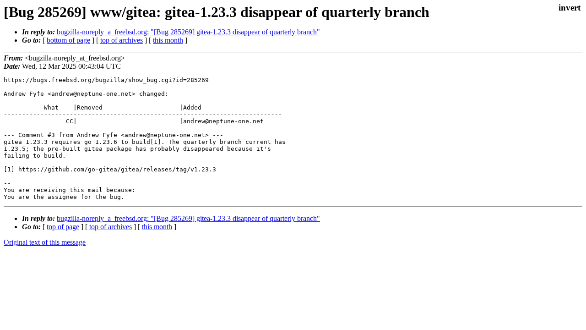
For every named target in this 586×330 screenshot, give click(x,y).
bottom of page (68, 40)
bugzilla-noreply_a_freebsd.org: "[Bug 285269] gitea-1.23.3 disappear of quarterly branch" (188, 32)
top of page (63, 227)
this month (168, 40)
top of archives (121, 40)
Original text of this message (45, 242)
